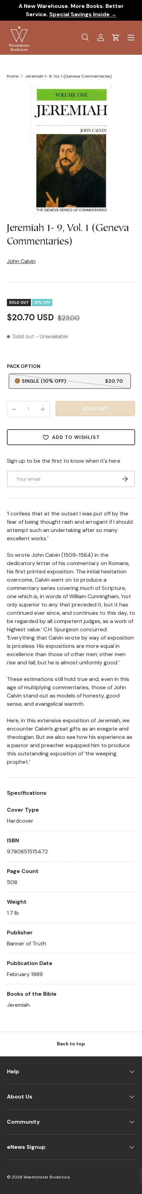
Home (12, 76)
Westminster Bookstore (46, 1177)
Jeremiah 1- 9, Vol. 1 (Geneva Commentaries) (68, 76)
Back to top (71, 1044)
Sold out (95, 408)
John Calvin (21, 261)
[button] (115, 37)
